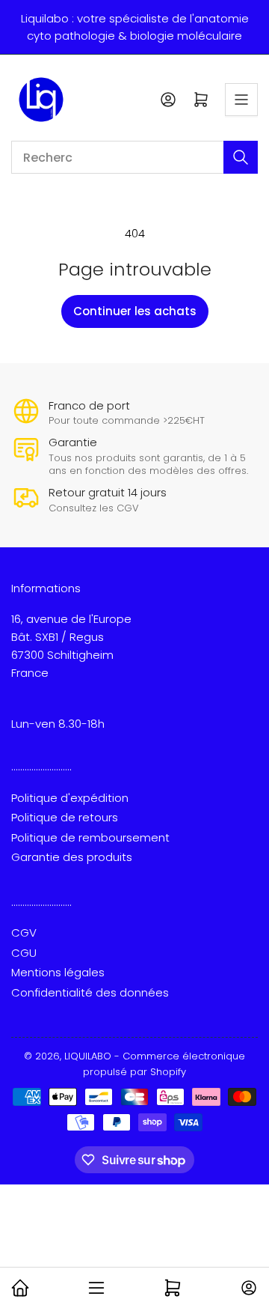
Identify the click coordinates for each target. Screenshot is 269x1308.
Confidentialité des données (90, 992)
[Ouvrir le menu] (241, 99)
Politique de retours (64, 817)
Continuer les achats (135, 311)
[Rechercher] (240, 157)
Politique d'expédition (70, 798)
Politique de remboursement (90, 837)
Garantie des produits (71, 857)
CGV (24, 932)
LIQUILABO (87, 1056)
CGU (24, 953)
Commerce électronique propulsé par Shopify (164, 1064)
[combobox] (134, 157)
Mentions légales (58, 972)
